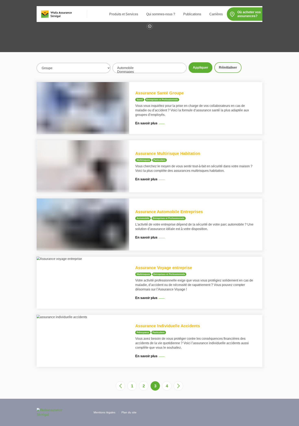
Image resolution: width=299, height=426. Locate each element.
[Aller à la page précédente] (120, 386)
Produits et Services (123, 14)
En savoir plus (146, 123)
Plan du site (128, 412)
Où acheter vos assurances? (249, 14)
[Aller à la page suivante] (178, 386)
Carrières (216, 14)
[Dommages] (149, 72)
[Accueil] (57, 14)
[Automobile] (149, 68)
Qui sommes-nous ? (160, 14)
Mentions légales (104, 412)
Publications (192, 14)
